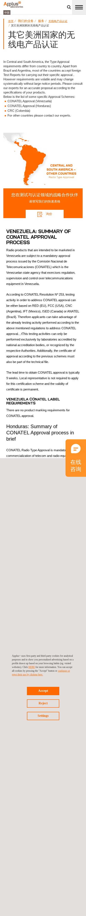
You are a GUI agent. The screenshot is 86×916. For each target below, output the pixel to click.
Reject (43, 703)
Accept (43, 690)
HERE (31, 667)
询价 (48, 214)
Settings (43, 715)
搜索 (68, 7)
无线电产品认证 (57, 21)
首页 (11, 21)
